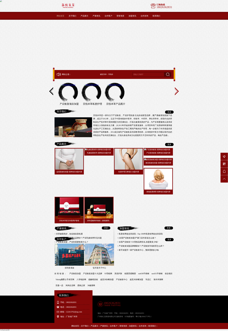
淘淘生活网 (70, 285)
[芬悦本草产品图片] (114, 92)
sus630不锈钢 (143, 274)
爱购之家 (81, 285)
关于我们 (72, 16)
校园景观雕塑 (130, 274)
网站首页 (60, 16)
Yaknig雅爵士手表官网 (65, 279)
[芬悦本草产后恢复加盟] (86, 7)
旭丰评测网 (158, 279)
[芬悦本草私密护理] (91, 92)
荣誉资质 (120, 16)
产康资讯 (96, 16)
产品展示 (84, 16)
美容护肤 (118, 274)
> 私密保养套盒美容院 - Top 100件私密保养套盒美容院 (140, 234)
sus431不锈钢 (157, 274)
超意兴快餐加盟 (107, 279)
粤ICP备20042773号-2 (143, 316)
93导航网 (108, 274)
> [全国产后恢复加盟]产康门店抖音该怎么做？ (136, 238)
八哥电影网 (81, 279)
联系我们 (156, 16)
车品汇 (148, 279)
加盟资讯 (132, 16)
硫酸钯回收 (93, 279)
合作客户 (108, 16)
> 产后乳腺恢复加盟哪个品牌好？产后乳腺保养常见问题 (78, 238)
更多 (169, 112)
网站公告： (66, 74)
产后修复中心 (121, 279)
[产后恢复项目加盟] (68, 92)
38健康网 (91, 285)
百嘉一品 (59, 285)
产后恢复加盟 (75, 274)
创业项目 (168, 274)
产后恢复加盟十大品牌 (92, 274)
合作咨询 (144, 16)
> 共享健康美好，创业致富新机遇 (69, 234)
